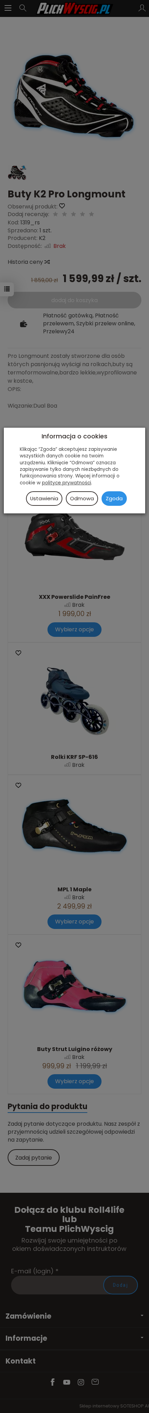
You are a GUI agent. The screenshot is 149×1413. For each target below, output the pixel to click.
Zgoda (114, 498)
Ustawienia (44, 498)
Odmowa (82, 498)
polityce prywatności (66, 483)
